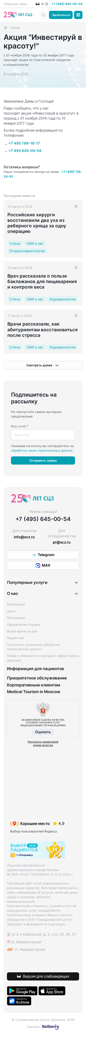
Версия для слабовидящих (46, 976)
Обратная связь (15, 4)
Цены (11, 611)
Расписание (16, 604)
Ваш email (19, 426)
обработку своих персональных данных (42, 450)
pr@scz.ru (61, 542)
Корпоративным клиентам (33, 685)
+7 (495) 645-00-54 (66, 4)
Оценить (43, 732)
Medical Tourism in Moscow (33, 691)
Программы (16, 618)
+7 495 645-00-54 (24, 150)
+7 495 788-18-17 (24, 143)
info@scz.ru (24, 537)
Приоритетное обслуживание (37, 678)
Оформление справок (24, 624)
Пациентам (15, 638)
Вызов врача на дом (22, 631)
